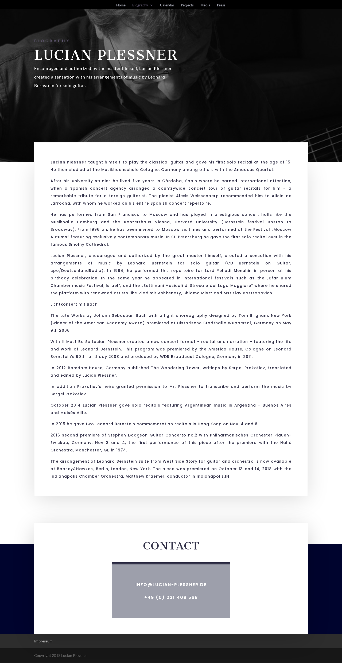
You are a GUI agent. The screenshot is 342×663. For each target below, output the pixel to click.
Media (205, 5)
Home (121, 5)
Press (221, 5)
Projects (187, 5)
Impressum (43, 641)
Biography (140, 5)
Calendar (167, 5)
